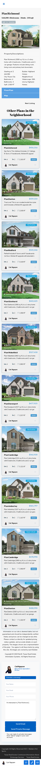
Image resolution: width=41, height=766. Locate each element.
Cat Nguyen (20, 666)
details (34, 159)
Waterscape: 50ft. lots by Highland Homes (28, 82)
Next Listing (30, 103)
